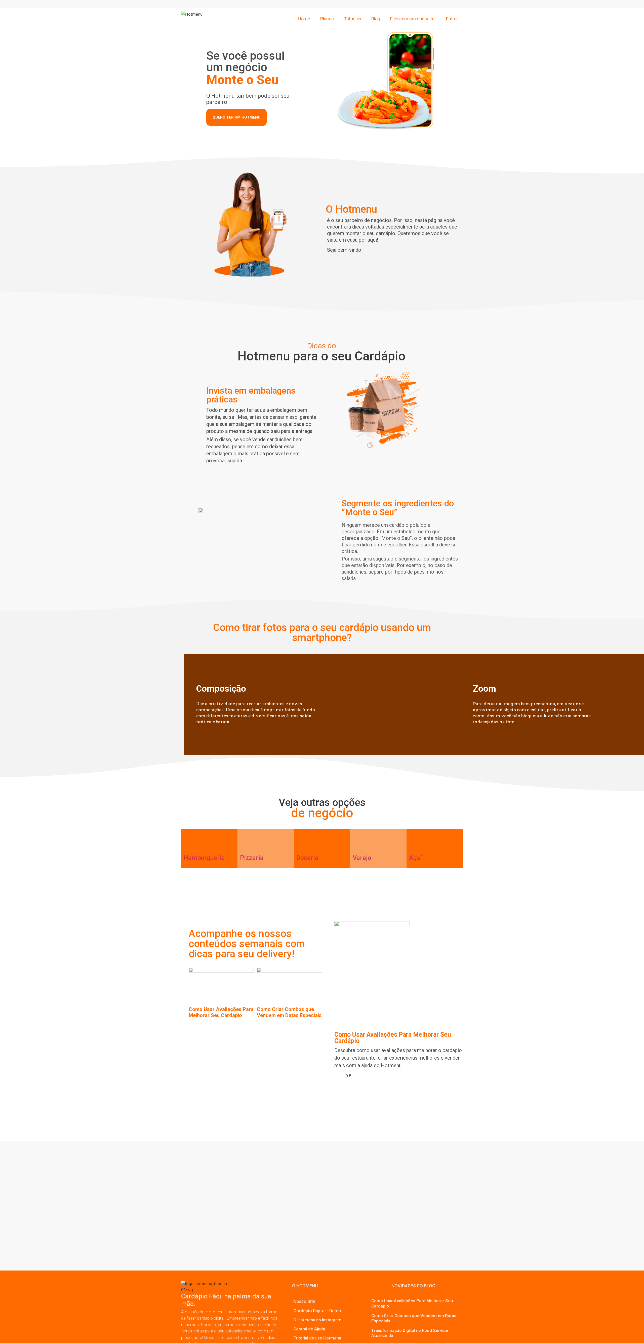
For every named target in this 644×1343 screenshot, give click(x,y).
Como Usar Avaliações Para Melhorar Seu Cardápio (221, 1012)
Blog (375, 18)
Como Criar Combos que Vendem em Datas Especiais (289, 1012)
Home (304, 18)
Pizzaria (252, 858)
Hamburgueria (204, 858)
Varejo (362, 858)
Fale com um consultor (413, 18)
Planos (327, 18)
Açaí (415, 858)
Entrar (452, 18)
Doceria (307, 858)
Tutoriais (352, 18)
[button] (305, 1286)
